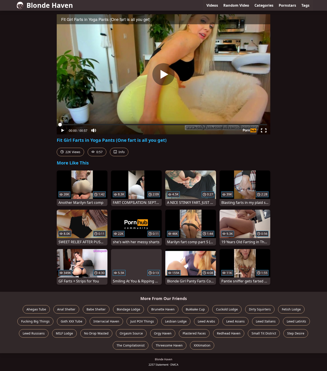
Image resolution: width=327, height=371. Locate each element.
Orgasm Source (131, 333)
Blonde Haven (49, 5)
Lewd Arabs (206, 321)
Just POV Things (142, 321)
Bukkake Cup (195, 309)
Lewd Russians (34, 333)
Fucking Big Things (35, 321)
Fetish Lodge (291, 309)
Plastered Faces (194, 333)
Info (121, 152)
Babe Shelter (96, 309)
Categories (263, 5)
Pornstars (287, 5)
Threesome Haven (169, 345)
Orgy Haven (163, 333)
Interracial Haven (106, 321)
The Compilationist (131, 345)
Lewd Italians (266, 321)
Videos (212, 5)
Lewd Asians (235, 321)
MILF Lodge (64, 333)
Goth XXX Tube (71, 321)
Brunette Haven (163, 309)
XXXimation (202, 345)
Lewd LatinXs (296, 321)
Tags (305, 5)
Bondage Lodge (128, 309)
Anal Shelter (66, 309)
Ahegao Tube (36, 309)
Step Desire (295, 333)
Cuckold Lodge (227, 309)
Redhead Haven (228, 333)
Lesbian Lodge (176, 321)
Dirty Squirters (260, 309)
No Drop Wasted (96, 333)
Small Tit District (264, 333)
